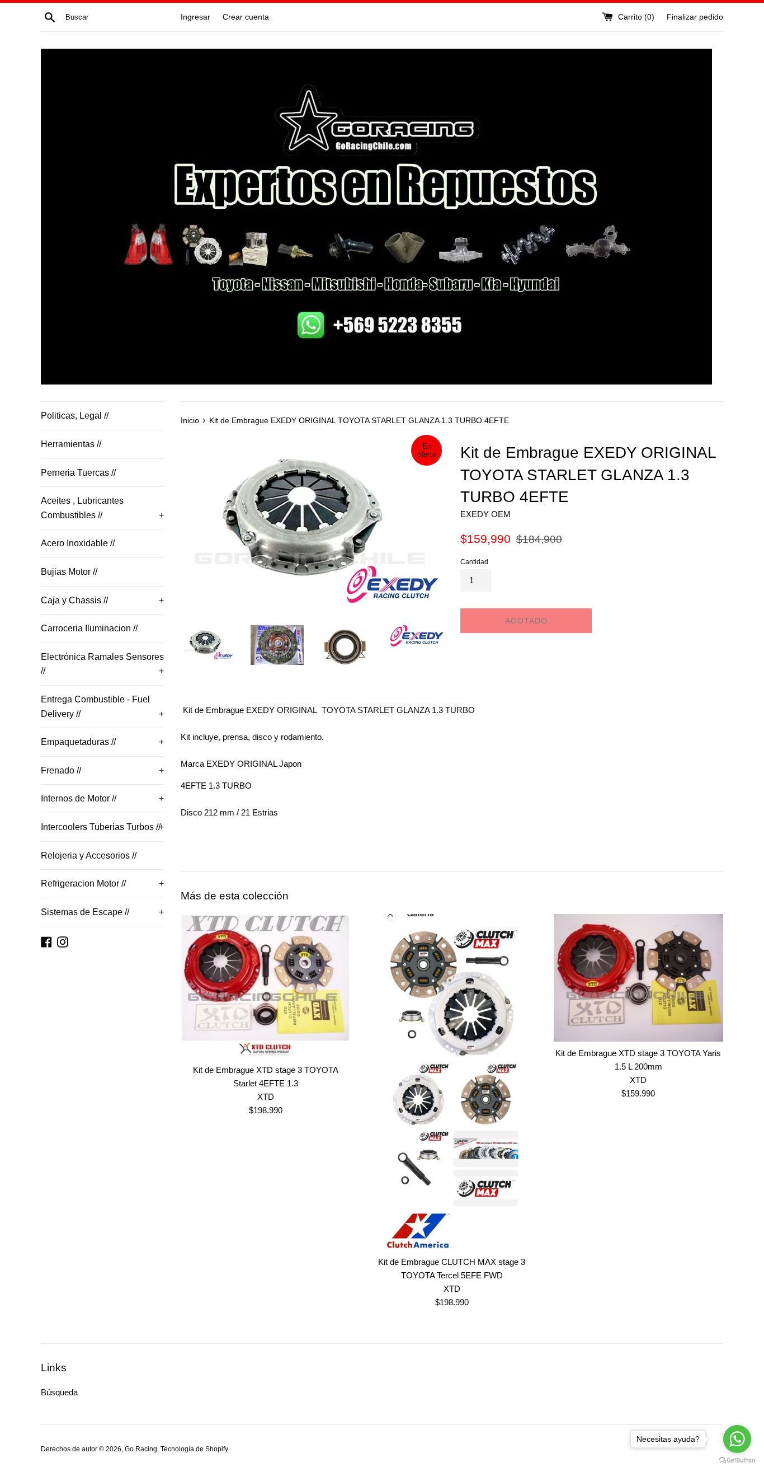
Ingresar (195, 17)
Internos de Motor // (102, 798)
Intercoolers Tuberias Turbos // (102, 827)
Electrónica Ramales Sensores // (102, 664)
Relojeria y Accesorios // (88, 855)
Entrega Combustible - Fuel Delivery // (102, 707)
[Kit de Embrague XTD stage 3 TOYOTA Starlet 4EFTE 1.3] (265, 986)
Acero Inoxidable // (78, 543)
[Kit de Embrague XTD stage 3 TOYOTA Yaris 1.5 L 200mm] (638, 977)
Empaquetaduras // (102, 742)
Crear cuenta (246, 17)
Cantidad (474, 562)
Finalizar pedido (695, 17)
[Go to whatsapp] (737, 1439)
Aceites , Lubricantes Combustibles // (102, 508)
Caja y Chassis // (102, 600)
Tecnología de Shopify (194, 1449)
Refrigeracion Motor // (102, 883)
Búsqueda (59, 1392)
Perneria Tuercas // (78, 472)
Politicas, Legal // (75, 415)
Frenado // (102, 770)
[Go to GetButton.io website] (737, 1460)
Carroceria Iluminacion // (89, 628)
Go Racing (141, 1449)
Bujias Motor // (69, 571)
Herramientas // (71, 444)
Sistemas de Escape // (102, 912)
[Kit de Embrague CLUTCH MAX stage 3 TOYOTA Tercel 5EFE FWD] (452, 1082)
